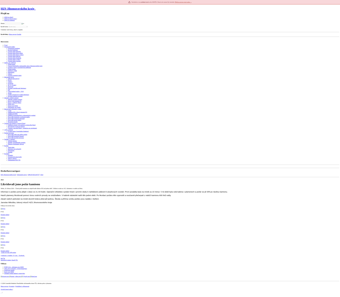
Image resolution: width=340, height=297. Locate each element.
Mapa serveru (13, 34)
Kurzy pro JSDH (9, 272)
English (19, 34)
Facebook (22, 255)
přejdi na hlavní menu (10, 19)
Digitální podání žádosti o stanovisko (14, 273)
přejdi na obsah (8, 17)
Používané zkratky (9, 270)
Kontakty (12, 286)
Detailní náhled (5, 215)
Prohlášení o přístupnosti (22, 286)
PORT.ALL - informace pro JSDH (14, 267)
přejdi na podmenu (9, 20)
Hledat (2, 23)
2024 (41, 175)
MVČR (3, 258)
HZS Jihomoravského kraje (17, 8)
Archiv (6, 289)
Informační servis (22, 175)
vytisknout (4, 255)
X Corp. (15, 255)
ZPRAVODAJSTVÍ (33, 175)
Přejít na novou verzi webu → (183, 2)
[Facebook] (1, 292)
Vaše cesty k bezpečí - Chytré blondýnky (15, 268)
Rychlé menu (4, 26)
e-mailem (9, 255)
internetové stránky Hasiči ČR (9, 260)
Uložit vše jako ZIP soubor (8, 252)
